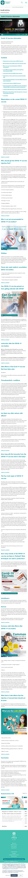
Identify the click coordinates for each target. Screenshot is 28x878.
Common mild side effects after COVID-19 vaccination (15, 89)
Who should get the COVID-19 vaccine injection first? (14, 63)
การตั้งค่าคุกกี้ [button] (7, 875)
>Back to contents (5, 157)
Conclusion (5, 95)
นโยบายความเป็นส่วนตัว (11, 868)
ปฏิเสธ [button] (21, 875)
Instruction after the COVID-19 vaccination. (12, 73)
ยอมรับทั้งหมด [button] (14, 875)
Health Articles (8, 7)
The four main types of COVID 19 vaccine (12, 83)
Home (2, 7)
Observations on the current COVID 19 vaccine (13, 61)
